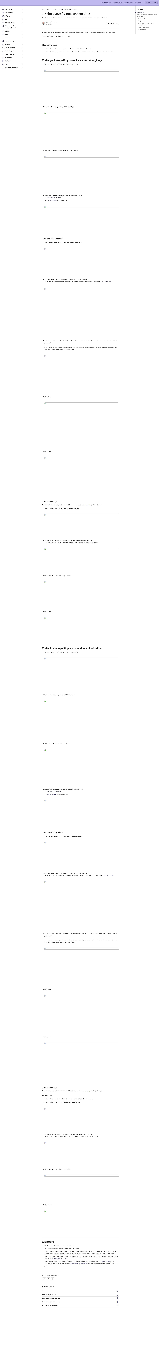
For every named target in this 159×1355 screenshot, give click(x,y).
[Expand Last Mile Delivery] (22, 47)
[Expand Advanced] (22, 44)
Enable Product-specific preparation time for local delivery (147, 24)
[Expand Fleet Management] (22, 51)
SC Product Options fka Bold (58, 1258)
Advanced (55, 9)
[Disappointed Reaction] (44, 1279)
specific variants (106, 281)
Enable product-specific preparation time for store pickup (147, 15)
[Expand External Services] (22, 54)
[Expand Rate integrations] (22, 22)
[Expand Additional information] (22, 67)
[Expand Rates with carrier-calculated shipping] (22, 26)
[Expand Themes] (22, 38)
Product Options (128, 2)
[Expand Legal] (22, 64)
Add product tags (52, 200)
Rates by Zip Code (106, 2)
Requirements (140, 12)
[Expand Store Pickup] (22, 9)
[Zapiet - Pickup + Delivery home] (1, 2)
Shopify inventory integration (78, 1263)
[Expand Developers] (22, 61)
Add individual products (54, 197)
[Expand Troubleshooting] (22, 41)
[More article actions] (117, 23)
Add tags (88, 505)
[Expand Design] (22, 34)
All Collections (46, 9)
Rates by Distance (117, 2)
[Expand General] (22, 31)
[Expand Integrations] (22, 57)
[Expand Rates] (22, 19)
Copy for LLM (111, 23)
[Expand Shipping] (22, 16)
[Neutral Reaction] (48, 1279)
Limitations (140, 32)
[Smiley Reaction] (53, 1279)
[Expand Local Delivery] (22, 12)
